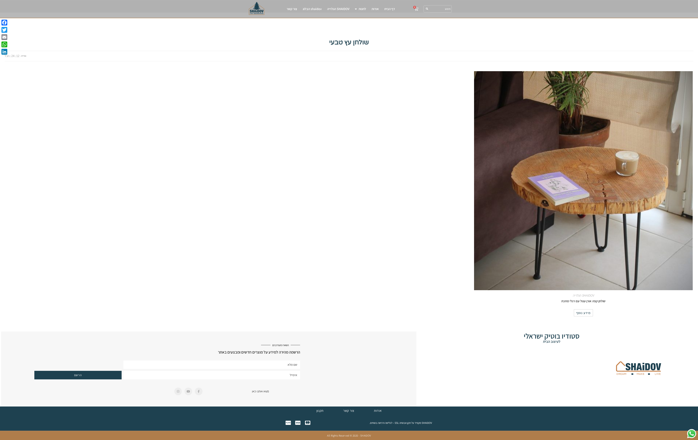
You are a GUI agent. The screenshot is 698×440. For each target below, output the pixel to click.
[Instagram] (178, 391)
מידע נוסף (583, 313)
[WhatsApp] (4, 44)
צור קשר (292, 9)
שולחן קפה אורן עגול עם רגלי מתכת (583, 301)
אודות (375, 9)
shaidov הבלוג (312, 9)
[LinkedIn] (4, 51)
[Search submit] (427, 8)
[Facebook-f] (198, 391)
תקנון (320, 411)
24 (13, 56)
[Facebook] (4, 22)
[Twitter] (4, 29)
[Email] (4, 37)
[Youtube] (188, 391)
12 (17, 56)
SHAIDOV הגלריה (338, 9)
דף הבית (389, 9)
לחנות (362, 9)
